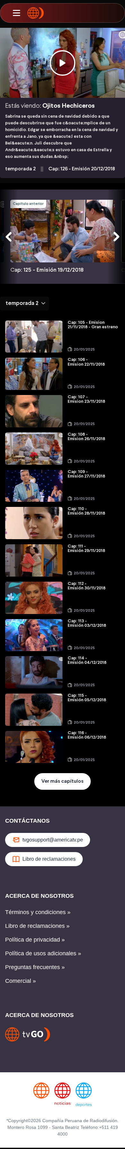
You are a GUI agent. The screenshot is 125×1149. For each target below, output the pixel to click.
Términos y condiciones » (38, 912)
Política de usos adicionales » (43, 953)
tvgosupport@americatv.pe (52, 839)
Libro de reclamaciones (49, 859)
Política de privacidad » (35, 939)
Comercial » (20, 981)
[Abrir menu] (16, 13)
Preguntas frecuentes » (35, 967)
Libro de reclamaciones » (37, 926)
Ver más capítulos (62, 781)
